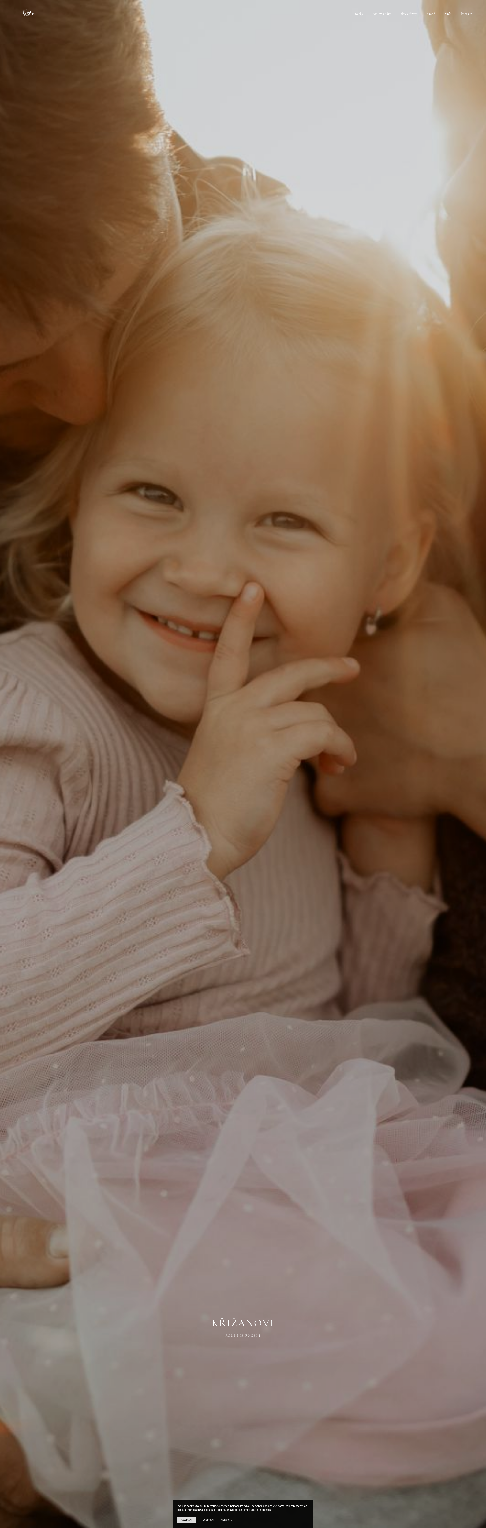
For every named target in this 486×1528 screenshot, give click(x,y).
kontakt (466, 13)
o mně (431, 13)
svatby (359, 13)
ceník (447, 13)
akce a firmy (409, 13)
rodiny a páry (382, 13)
